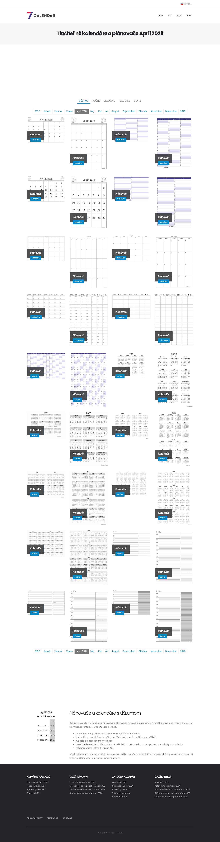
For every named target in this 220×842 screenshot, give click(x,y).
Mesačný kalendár (121, 789)
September (129, 111)
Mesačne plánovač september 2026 (87, 786)
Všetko (83, 101)
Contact (67, 818)
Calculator (52, 818)
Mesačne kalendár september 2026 (172, 789)
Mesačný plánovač (36, 786)
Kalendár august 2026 (122, 786)
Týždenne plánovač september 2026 (88, 789)
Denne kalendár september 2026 (171, 796)
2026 (160, 15)
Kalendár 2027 (162, 782)
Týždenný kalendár (121, 793)
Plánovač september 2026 (82, 782)
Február (58, 111)
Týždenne (124, 101)
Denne (137, 101)
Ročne (96, 101)
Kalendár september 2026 (167, 786)
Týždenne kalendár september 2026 (172, 793)
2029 (188, 15)
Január (47, 111)
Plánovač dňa (33, 793)
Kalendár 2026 (119, 782)
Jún (99, 111)
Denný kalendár (120, 796)
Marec (69, 111)
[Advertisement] (110, 71)
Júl (106, 111)
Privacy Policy (34, 818)
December (171, 111)
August (115, 111)
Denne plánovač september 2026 (86, 793)
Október (142, 111)
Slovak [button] (186, 4)
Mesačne (109, 101)
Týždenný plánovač (36, 789)
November (156, 111)
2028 (179, 15)
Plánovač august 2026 (37, 782)
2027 (169, 15)
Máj (92, 111)
